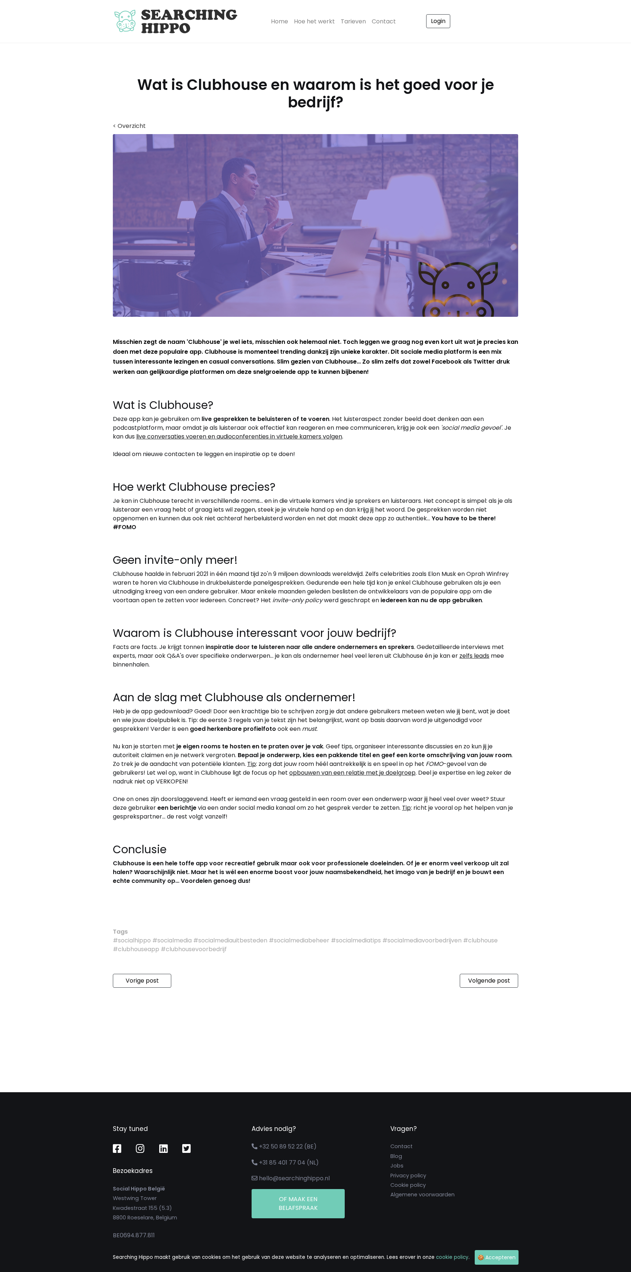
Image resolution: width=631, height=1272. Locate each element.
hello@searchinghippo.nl (294, 1178)
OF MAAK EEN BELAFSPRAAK (298, 1203)
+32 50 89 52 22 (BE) (288, 1146)
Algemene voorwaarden (422, 1194)
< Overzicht (129, 126)
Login (438, 21)
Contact (384, 21)
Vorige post (142, 980)
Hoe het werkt (314, 21)
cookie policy (452, 1257)
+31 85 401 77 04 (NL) (289, 1162)
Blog (396, 1156)
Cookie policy (408, 1185)
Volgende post (489, 980)
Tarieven (353, 21)
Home (281, 21)
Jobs (397, 1165)
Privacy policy (408, 1175)
